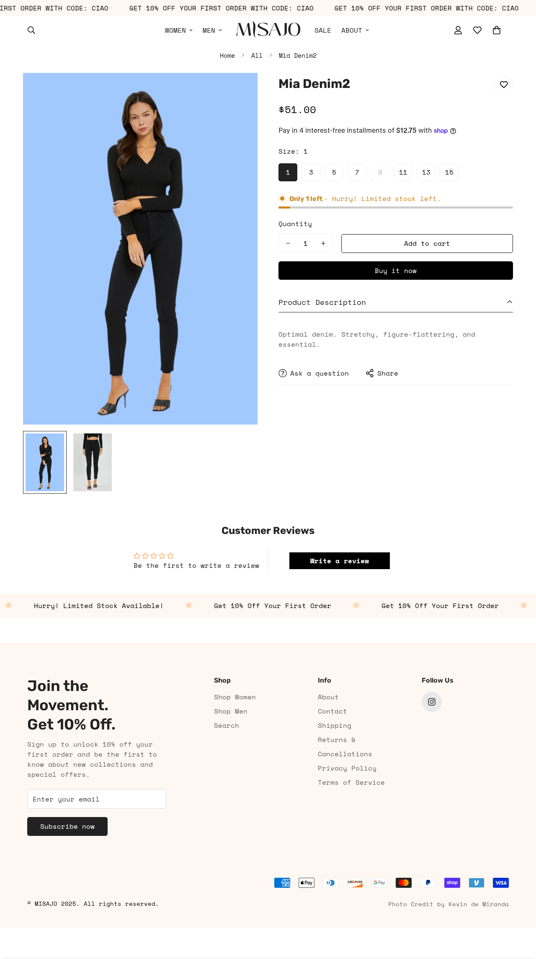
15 (449, 172)
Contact (332, 711)
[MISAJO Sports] (268, 30)
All (257, 55)
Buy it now (396, 271)
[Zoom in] (239, 90)
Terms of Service (351, 782)
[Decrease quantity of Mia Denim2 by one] (288, 243)
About (328, 697)
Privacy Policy (347, 768)
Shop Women (235, 697)
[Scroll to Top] (519, 913)
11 (403, 172)
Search (226, 725)
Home (227, 55)
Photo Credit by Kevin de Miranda (448, 904)
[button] (496, 30)
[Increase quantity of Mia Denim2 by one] (323, 243)
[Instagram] (432, 702)
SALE (322, 30)
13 (426, 172)
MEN (209, 30)
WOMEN (175, 30)
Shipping (334, 725)
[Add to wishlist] (503, 84)
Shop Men (230, 711)
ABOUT (351, 30)
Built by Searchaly (268, 925)
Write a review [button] (339, 561)
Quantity (295, 224)
